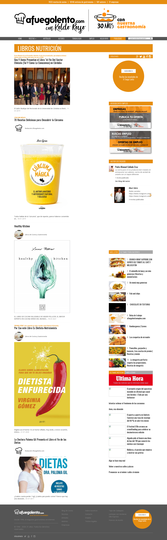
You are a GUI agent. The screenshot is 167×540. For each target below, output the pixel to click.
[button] (111, 195)
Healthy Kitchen (22, 226)
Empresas (66, 525)
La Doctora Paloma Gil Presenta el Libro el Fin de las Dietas (40, 440)
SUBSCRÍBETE (128, 71)
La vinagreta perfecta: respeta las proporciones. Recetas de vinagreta (137, 362)
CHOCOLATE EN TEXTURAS (139, 304)
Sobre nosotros (91, 510)
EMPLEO (91, 38)
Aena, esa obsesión (116, 409)
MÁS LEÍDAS (130, 372)
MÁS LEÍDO (114, 252)
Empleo (88, 518)
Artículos (65, 518)
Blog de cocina (67, 510)
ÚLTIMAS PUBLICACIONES (130, 252)
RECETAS (32, 38)
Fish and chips (134, 293)
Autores (65, 521)
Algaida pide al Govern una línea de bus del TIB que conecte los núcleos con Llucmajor (139, 441)
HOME (20, 38)
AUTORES (61, 38)
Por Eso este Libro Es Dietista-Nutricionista (35, 328)
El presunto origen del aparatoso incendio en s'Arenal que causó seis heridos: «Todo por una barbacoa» (139, 393)
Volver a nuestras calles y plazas (121, 466)
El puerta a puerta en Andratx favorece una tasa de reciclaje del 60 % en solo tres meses (138, 417)
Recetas (65, 514)
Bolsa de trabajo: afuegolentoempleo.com (136, 317)
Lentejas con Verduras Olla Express (117, 515)
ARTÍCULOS (47, 38)
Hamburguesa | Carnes (137, 326)
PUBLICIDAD (118, 38)
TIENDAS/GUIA (76, 38)
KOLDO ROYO (104, 38)
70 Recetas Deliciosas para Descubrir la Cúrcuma (38, 120)
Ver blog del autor (122, 181)
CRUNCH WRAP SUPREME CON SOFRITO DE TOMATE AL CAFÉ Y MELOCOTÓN (139, 262)
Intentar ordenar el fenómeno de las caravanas (127, 403)
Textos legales (91, 521)
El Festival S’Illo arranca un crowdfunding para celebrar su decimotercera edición (138, 429)
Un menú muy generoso (138, 282)
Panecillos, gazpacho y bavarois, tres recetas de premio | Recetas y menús (140, 351)
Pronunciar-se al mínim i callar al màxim (124, 472)
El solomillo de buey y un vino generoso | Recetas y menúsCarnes (139, 273)
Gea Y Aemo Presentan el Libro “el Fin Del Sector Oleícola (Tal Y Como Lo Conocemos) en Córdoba (38, 61)
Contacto (88, 514)
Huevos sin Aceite (116, 520)
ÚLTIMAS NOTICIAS (117, 372)
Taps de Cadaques (116, 510)
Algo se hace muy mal (117, 460)
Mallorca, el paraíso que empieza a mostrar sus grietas (139, 451)
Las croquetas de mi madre (139, 337)
